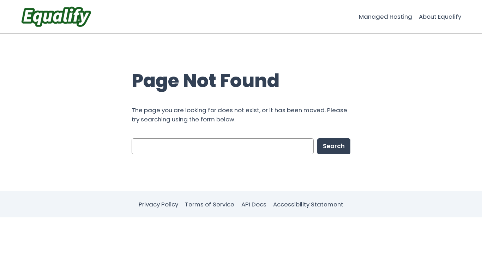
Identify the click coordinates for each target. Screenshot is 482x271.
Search (334, 146)
